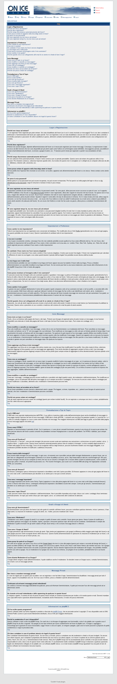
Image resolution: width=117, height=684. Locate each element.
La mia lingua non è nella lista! (17, 49)
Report (98, 10)
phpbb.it (58, 670)
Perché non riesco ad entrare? (17, 29)
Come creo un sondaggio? (16, 65)
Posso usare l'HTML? (14, 78)
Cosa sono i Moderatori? (15, 93)
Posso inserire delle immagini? (17, 81)
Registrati (40, 17)
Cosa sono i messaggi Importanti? (18, 84)
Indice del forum (12, 21)
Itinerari (98, 12)
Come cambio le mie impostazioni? (19, 44)
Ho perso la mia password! (16, 35)
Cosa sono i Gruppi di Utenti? (17, 95)
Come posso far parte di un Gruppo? (19, 97)
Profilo (57, 17)
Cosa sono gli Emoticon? (15, 79)
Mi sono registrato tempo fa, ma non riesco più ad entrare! (26, 39)
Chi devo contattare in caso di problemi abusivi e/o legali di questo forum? (31, 116)
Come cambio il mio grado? (16, 53)
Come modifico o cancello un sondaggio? (21, 67)
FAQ (18, 17)
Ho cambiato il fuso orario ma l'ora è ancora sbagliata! (25, 48)
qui (32, 421)
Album (11, 17)
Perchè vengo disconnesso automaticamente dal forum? (26, 32)
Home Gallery (100, 8)
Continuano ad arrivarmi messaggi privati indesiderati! (25, 106)
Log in (77, 17)
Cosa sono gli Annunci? (15, 83)
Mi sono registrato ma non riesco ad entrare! (22, 37)
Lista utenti (49, 17)
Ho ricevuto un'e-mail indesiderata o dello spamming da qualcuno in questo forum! (34, 107)
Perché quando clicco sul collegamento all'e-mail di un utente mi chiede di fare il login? (36, 55)
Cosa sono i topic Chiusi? (15, 86)
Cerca (24, 17)
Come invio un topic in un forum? (18, 60)
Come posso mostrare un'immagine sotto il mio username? (26, 51)
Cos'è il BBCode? (13, 76)
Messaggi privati (67, 17)
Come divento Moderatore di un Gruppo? (20, 98)
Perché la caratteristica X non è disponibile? (22, 115)
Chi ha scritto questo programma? (18, 113)
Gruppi (32, 17)
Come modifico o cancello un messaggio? (21, 62)
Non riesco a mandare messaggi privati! (20, 104)
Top (8, 141)
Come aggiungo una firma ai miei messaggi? (22, 63)
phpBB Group (57, 611)
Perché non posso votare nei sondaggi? (20, 70)
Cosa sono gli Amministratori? (17, 92)
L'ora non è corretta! (14, 46)
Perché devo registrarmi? (15, 30)
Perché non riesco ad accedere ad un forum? (22, 69)
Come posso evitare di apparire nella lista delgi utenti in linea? (27, 34)
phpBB (55, 669)
